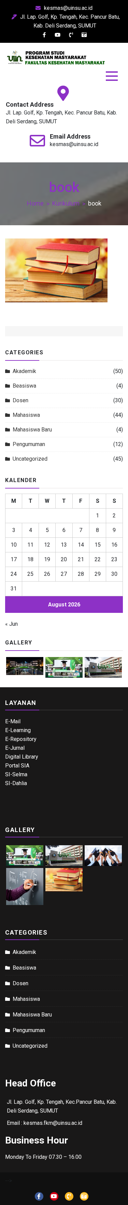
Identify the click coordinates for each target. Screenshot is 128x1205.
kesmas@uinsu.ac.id (68, 8)
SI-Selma (16, 774)
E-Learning (18, 730)
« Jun (11, 624)
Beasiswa (24, 386)
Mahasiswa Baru (32, 429)
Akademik (24, 371)
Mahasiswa (26, 415)
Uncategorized (30, 459)
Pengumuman (29, 444)
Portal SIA (17, 765)
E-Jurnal (15, 748)
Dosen (20, 400)
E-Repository (21, 739)
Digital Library (21, 757)
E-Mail (12, 721)
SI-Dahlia (16, 783)
